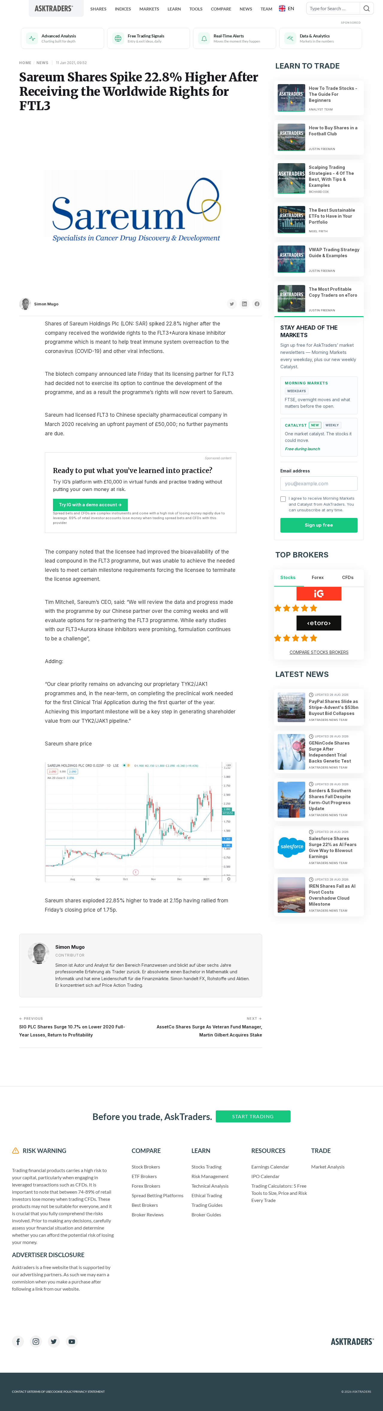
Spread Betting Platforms (157, 1195)
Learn (174, 8)
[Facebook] (18, 1342)
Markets (149, 8)
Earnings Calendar (270, 1166)
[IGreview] (296, 608)
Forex (318, 577)
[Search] (366, 8)
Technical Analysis (210, 1186)
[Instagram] (36, 1342)
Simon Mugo (46, 303)
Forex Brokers (146, 1186)
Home (25, 62)
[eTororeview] (296, 638)
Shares (98, 8)
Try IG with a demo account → (90, 504)
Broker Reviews (148, 1214)
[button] (287, 8)
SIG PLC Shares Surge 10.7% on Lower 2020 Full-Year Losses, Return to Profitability (72, 1026)
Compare (221, 8)
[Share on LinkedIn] (244, 304)
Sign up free (319, 525)
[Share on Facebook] (257, 304)
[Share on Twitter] (232, 304)
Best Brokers (145, 1205)
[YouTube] (72, 1342)
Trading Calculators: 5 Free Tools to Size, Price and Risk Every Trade (279, 1193)
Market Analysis (328, 1166)
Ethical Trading (207, 1195)
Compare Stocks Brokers (319, 652)
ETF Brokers (144, 1176)
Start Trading (253, 1116)
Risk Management (210, 1176)
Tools (196, 8)
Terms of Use (41, 1391)
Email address (295, 470)
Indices (123, 8)
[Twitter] (54, 1342)
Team (266, 8)
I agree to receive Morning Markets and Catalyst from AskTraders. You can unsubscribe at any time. (322, 504)
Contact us (21, 1391)
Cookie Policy (62, 1391)
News (246, 8)
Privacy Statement (89, 1391)
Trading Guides (207, 1205)
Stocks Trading (206, 1166)
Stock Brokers (146, 1166)
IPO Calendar (265, 1176)
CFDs (348, 577)
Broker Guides (206, 1214)
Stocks (288, 577)
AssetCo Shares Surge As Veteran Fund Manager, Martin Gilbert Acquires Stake (209, 1026)
